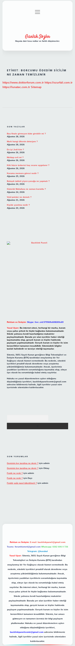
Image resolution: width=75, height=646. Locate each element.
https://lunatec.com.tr (16, 87)
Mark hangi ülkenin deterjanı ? (22, 141)
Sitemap (36, 87)
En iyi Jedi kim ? (15, 149)
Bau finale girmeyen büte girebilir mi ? (26, 133)
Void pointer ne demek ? (19, 197)
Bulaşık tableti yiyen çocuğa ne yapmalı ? (28, 181)
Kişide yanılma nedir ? (18, 205)
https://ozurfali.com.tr (58, 82)
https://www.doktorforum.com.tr (23, 82)
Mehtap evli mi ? (15, 157)
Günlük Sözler (37, 36)
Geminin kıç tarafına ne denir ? (22, 463)
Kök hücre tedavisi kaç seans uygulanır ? (28, 165)
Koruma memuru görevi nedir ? (23, 173)
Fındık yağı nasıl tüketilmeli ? (22, 483)
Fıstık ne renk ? (15, 473)
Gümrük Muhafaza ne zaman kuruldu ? (26, 189)
